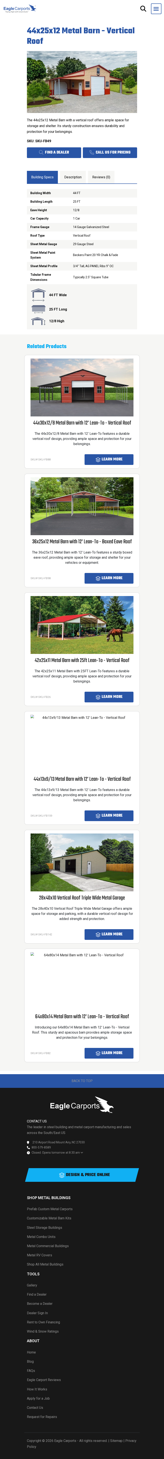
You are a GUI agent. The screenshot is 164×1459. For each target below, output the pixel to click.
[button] (156, 8)
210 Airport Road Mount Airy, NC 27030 (58, 1142)
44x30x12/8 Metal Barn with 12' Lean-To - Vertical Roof (82, 423)
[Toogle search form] (143, 8)
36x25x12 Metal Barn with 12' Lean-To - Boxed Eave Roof (82, 542)
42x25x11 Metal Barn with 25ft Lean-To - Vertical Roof (82, 660)
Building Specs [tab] (42, 177)
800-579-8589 (41, 1147)
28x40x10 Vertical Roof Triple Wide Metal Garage (82, 898)
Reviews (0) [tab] (101, 177)
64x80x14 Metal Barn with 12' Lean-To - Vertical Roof (82, 1016)
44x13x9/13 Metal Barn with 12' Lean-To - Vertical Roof (82, 779)
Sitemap (116, 1441)
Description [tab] (73, 177)
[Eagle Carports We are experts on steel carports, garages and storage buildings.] (20, 8)
